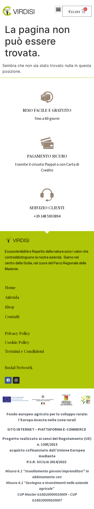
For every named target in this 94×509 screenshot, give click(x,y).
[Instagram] (16, 380)
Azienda (12, 297)
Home (10, 287)
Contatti (12, 316)
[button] (58, 9)
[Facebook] (8, 380)
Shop (9, 306)
